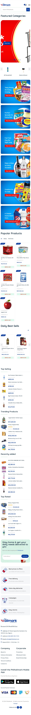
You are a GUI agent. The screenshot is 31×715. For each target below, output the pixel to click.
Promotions (19, 652)
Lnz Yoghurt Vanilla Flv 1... (15, 530)
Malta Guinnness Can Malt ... (15, 382)
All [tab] (1, 238)
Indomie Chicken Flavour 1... (15, 389)
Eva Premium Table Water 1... (15, 375)
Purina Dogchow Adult (24, 348)
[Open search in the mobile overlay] (15, 9)
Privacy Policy (4, 658)
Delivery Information (6, 655)
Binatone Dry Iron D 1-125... (15, 438)
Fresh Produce (4, 310)
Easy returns (13, 610)
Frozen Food (4, 283)
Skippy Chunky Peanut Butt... (15, 509)
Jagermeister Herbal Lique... (15, 417)
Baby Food (19, 283)
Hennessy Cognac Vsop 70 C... (7, 349)
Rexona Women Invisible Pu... (15, 488)
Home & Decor (9, 75)
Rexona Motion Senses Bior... (15, 474)
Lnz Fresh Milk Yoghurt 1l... (15, 523)
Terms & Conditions (6, 660)
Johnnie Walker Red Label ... (15, 481)
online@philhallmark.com (12, 639)
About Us (3, 652)
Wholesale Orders (21, 655)
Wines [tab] (5, 238)
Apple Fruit (4, 312)
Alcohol (4, 346)
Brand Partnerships (21, 658)
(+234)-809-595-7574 (13, 636)
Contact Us (4, 663)
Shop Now (7, 43)
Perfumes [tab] (10, 238)
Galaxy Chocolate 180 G (14, 516)
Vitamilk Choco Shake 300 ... (15, 402)
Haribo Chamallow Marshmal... (16, 467)
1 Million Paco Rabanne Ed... (15, 431)
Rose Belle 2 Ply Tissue (23, 257)
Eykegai (15, 703)
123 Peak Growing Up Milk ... (15, 445)
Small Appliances (24, 75)
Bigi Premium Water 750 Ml (15, 396)
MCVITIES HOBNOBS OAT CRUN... (16, 460)
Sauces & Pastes (4, 256)
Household (19, 256)
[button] (11, 59)
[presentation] (1, 69)
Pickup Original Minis (13, 424)
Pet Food (20, 346)
